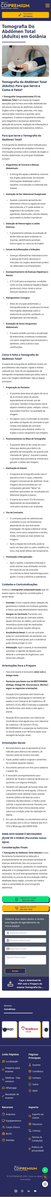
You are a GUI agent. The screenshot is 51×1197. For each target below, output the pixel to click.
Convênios (37, 1071)
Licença (36, 1130)
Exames (36, 1064)
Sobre (35, 1084)
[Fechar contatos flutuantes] (45, 1184)
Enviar (15, 971)
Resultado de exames (12, 1096)
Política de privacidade (38, 1149)
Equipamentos (13, 1120)
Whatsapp (11, 1087)
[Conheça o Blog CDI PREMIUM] (16, 1191)
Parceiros (37, 1124)
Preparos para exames (12, 1069)
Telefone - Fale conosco (12, 1079)
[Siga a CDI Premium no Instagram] (22, 1191)
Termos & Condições (37, 1139)
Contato (36, 1077)
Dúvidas (10, 1140)
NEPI (35, 1090)
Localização (12, 1061)
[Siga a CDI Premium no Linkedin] (28, 1191)
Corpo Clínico (13, 1127)
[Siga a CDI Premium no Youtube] (35, 1191)
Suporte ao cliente (38, 1116)
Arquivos (10, 1114)
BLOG (9, 1133)
